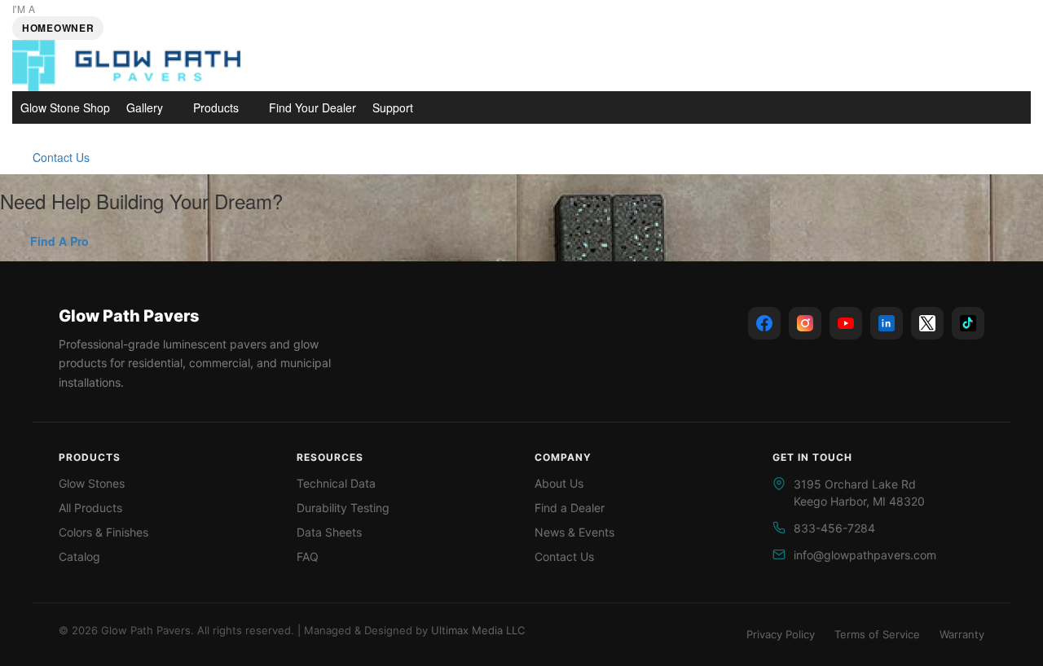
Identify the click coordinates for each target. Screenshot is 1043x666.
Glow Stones (92, 483)
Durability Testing (343, 508)
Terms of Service (877, 634)
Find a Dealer (570, 508)
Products (216, 107)
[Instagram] (805, 323)
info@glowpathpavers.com (865, 555)
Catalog (79, 556)
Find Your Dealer (312, 107)
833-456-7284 (834, 528)
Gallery (144, 107)
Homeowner (58, 27)
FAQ (308, 556)
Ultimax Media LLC (478, 630)
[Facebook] (764, 323)
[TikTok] (968, 323)
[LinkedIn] (886, 323)
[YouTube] (846, 323)
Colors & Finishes (103, 532)
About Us (559, 483)
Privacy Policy (780, 634)
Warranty (962, 634)
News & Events (574, 532)
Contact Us (61, 157)
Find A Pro (59, 241)
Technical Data (336, 483)
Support (392, 107)
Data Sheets (329, 532)
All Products (90, 508)
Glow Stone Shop (65, 107)
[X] (927, 323)
